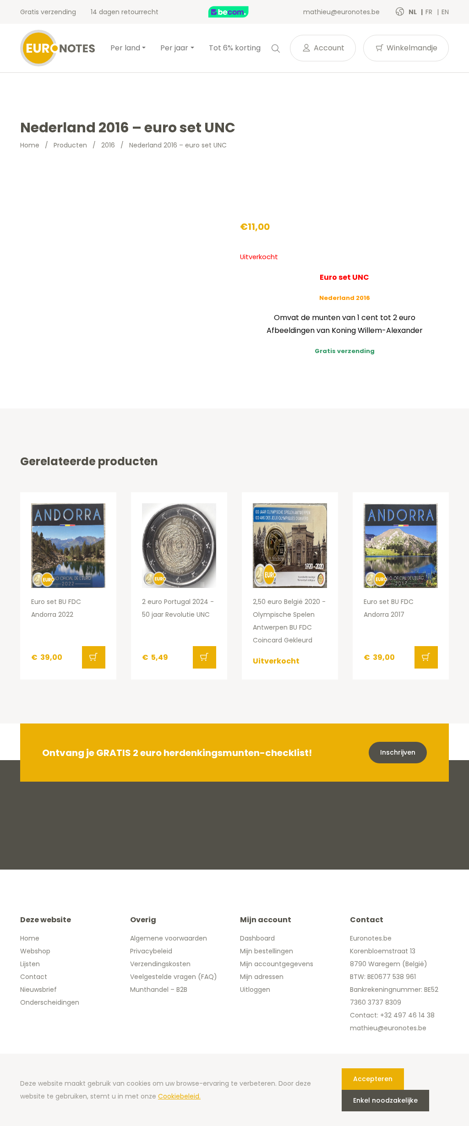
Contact (33, 976)
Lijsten (30, 963)
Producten (70, 145)
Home (29, 145)
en (445, 11)
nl (413, 11)
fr (429, 11)
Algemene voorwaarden (168, 938)
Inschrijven (397, 752)
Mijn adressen (262, 976)
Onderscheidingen (49, 1002)
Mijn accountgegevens (276, 963)
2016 (108, 145)
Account (328, 48)
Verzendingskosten (160, 963)
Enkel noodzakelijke (385, 1100)
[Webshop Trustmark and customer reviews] (238, 12)
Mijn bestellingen (266, 951)
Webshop (35, 951)
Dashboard (257, 938)
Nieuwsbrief (38, 989)
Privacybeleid (151, 951)
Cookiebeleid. (179, 1096)
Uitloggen (255, 989)
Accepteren (373, 1078)
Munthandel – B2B (158, 989)
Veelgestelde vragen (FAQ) (173, 976)
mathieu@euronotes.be (341, 11)
